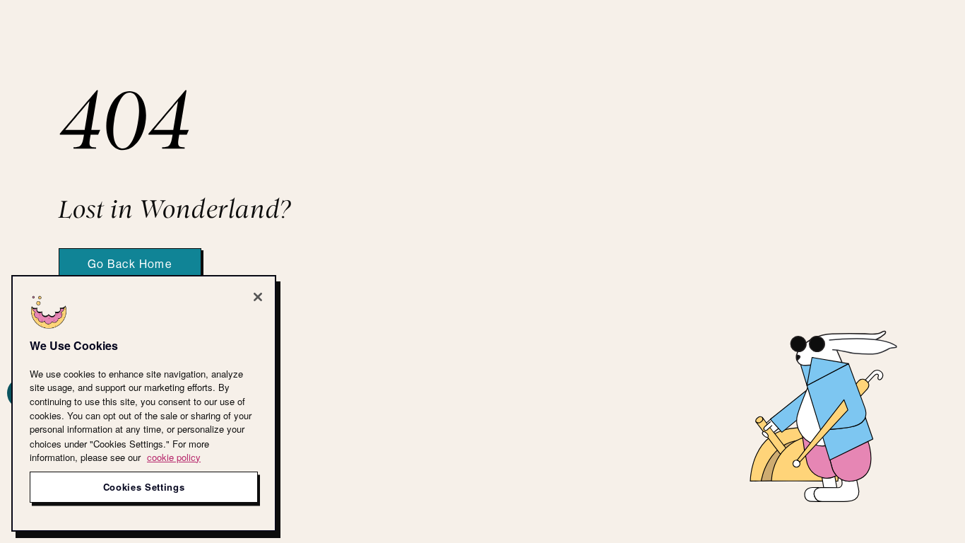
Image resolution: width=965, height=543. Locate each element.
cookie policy (174, 457)
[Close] (257, 297)
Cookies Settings (144, 487)
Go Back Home (130, 264)
